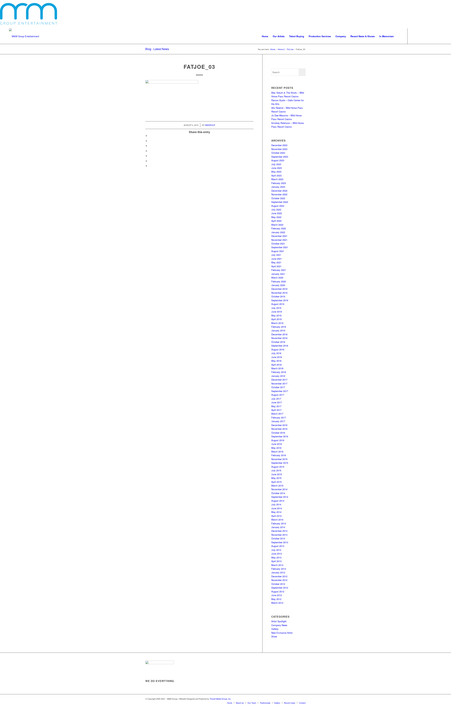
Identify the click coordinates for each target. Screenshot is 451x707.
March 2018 (277, 368)
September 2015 (279, 462)
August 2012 (277, 591)
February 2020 (278, 281)
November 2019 (279, 292)
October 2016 (278, 432)
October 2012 (278, 584)
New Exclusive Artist (282, 632)
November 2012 (279, 580)
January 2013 (278, 572)
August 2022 (277, 205)
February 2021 (278, 270)
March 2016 (277, 451)
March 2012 (277, 602)
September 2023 (279, 156)
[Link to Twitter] (418, 36)
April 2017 (276, 410)
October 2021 (278, 243)
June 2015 (276, 474)
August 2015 (277, 466)
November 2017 (279, 383)
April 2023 (276, 175)
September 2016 (279, 436)
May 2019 (276, 315)
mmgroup (210, 125)
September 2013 (279, 542)
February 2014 (278, 523)
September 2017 (279, 391)
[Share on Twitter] (150, 141)
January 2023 (278, 186)
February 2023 (278, 183)
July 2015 (276, 470)
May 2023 (276, 171)
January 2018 (278, 376)
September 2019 (279, 300)
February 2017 (278, 417)
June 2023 (276, 168)
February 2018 (278, 372)
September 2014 (279, 496)
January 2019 (278, 330)
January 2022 (278, 232)
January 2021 (278, 274)
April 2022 (276, 220)
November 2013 (279, 534)
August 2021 (277, 251)
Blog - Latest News (157, 49)
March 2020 (277, 277)
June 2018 (276, 357)
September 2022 (279, 202)
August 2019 (277, 304)
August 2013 (277, 546)
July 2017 (276, 398)
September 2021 (279, 247)
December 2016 (279, 425)
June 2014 (276, 508)
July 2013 (276, 550)
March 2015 (277, 485)
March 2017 (277, 413)
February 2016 (278, 455)
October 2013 (278, 538)
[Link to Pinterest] (434, 36)
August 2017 (277, 394)
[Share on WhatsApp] (150, 146)
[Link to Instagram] (423, 36)
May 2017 (276, 406)
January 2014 (278, 527)
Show (274, 636)
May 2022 (276, 217)
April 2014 (276, 516)
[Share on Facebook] (150, 135)
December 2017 (279, 379)
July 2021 (276, 254)
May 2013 (276, 557)
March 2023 (277, 179)
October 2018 (278, 342)
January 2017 (278, 421)
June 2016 (276, 444)
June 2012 (276, 595)
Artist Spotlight (278, 621)
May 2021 (276, 262)
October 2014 (278, 493)
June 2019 (276, 311)
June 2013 (276, 553)
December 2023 (279, 145)
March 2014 (277, 519)
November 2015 (279, 459)
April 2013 (276, 561)
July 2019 (276, 308)
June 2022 (276, 213)
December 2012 (279, 576)
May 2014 (276, 512)
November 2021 (279, 239)
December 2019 (279, 288)
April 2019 (276, 319)
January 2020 (278, 285)
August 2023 (277, 160)
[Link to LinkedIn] (439, 36)
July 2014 (276, 504)
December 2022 (279, 190)
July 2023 (276, 164)
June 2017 (276, 402)
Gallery (275, 629)
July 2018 (276, 353)
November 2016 (279, 428)
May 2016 (276, 447)
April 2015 (276, 481)
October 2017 (278, 387)
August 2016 (277, 440)
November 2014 (279, 489)
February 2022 (278, 228)
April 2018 (276, 364)
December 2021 (279, 236)
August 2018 (277, 349)
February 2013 (278, 568)
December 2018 (279, 334)
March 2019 (277, 323)
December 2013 (279, 530)
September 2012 (279, 587)
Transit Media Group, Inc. (220, 698)
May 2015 (276, 478)
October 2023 (278, 152)
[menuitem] (265, 36)
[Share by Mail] (150, 161)
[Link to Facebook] (413, 36)
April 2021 (276, 266)
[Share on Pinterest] (150, 151)
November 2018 (279, 338)
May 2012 (276, 599)
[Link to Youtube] (428, 36)
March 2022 (277, 224)
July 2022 (276, 209)
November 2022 (279, 194)
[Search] (399, 36)
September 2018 (279, 345)
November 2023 (279, 149)
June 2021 (276, 258)
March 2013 (277, 565)
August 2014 (277, 500)
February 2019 (278, 326)
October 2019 (278, 296)
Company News (279, 625)
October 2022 (278, 198)
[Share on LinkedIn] (150, 156)
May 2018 (276, 360)
